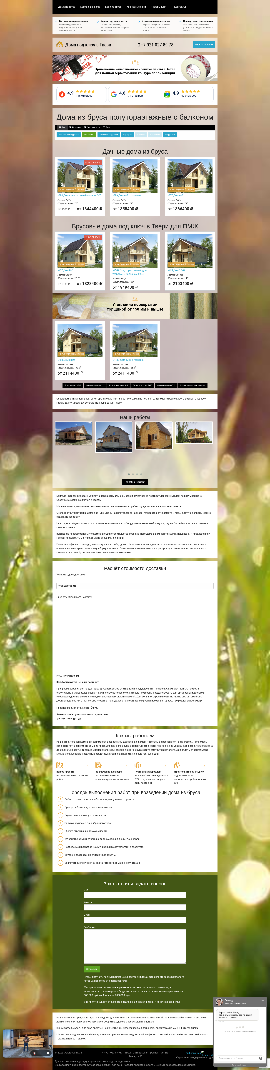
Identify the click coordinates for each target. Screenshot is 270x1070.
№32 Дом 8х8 (65, 270)
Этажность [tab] (93, 127)
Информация (158, 6)
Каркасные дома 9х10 (142, 385)
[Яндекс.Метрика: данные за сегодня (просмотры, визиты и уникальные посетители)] (208, 1053)
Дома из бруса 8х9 (73, 385)
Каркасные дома (90, 6)
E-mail (87, 915)
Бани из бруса (113, 6)
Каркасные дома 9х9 (95, 385)
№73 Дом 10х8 (176, 270)
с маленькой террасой (69, 135)
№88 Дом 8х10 (66, 359)
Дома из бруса (66, 6)
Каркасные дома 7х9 (166, 385)
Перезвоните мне (204, 44)
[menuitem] (67, 7)
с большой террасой (109, 135)
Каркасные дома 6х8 (118, 385)
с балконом (89, 135)
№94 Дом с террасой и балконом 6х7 (79, 195)
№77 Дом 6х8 (175, 195)
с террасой (170, 135)
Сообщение (90, 927)
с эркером (127, 135)
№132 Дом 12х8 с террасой (128, 359)
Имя (86, 890)
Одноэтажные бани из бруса (192, 385)
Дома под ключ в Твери (87, 45)
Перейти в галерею (135, 482)
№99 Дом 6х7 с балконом (127, 195)
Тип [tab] (63, 127)
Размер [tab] (76, 127)
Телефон (88, 902)
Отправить (92, 969)
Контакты (180, 6)
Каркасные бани (136, 6)
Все (107, 127)
